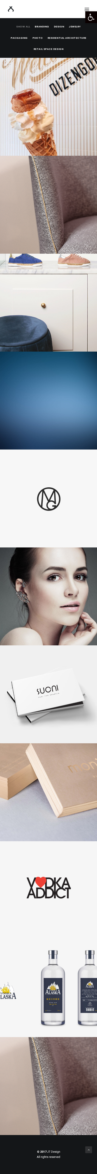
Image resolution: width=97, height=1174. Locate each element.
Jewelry (75, 26)
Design (59, 26)
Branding (42, 26)
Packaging (19, 38)
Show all (23, 26)
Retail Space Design (48, 49)
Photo (37, 38)
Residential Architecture (67, 38)
